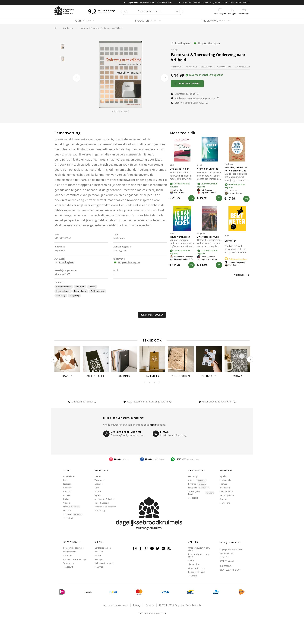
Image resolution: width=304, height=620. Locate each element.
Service (246, 2)
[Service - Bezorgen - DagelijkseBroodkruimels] (242, 592)
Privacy (136, 605)
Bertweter (230, 240)
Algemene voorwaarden (115, 605)
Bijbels (205, 2)
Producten (68, 28)
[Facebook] (140, 548)
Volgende (239, 274)
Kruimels (187, 2)
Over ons (197, 2)
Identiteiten (236, 2)
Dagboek (229, 164)
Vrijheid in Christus (207, 168)
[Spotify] (163, 548)
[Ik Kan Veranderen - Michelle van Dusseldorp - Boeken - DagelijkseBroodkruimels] (182, 218)
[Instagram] (134, 548)
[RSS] (169, 548)
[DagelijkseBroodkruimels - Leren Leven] (55, 28)
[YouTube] (152, 548)
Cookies (150, 605)
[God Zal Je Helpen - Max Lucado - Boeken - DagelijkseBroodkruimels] (182, 149)
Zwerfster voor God (208, 236)
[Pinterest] (146, 548)
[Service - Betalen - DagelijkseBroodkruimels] (62, 592)
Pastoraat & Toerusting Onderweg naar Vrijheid (101, 28)
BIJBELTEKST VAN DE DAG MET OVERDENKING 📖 (152, 2)
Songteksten (215, 2)
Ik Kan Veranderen (180, 236)
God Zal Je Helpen (179, 168)
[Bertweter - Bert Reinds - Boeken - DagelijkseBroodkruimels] (237, 218)
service (153, 424)
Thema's (225, 2)
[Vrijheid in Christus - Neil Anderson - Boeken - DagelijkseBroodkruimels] (209, 149)
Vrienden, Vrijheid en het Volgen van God (236, 169)
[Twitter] (157, 548)
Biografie (201, 233)
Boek (174, 50)
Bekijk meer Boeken (152, 314)
